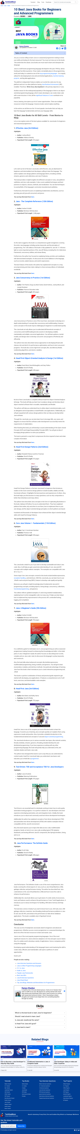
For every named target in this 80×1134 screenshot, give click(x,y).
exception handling (20, 578)
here (32, 920)
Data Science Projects (68, 1098)
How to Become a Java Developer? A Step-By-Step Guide (13, 1062)
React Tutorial (8, 1108)
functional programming (21, 589)
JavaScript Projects (67, 1096)
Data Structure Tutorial (9, 1098)
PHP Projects (66, 1092)
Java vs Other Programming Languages (29, 966)
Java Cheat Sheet (22, 980)
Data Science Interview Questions (46, 1096)
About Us (30, 1114)
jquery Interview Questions (45, 1094)
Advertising (36, 1114)
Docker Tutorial (8, 1100)
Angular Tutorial (8, 1104)
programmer (35, 758)
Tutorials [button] (33, 2)
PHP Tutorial (7, 1096)
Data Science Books (26, 1094)
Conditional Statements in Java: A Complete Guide (38, 1062)
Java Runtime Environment (50, 84)
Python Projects (66, 1083)
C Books (24, 1088)
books (9, 5)
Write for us (63, 1114)
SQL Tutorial (7, 1088)
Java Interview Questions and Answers (29, 963)
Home (2, 5)
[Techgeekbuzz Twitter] (78, 1130)
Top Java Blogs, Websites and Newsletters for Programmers (36, 982)
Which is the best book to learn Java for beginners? (33, 1013)
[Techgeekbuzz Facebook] (74, 1130)
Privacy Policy (42, 1114)
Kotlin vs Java (21, 970)
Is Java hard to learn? (22, 1027)
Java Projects (66, 1090)
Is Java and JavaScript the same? (27, 1020)
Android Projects (66, 1094)
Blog (39, 2)
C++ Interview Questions (44, 1086)
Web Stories (76, 1114)
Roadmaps (48, 2)
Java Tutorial (7, 1102)
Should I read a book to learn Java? (27, 1016)
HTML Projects (66, 1088)
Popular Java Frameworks (25, 973)
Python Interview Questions (45, 1083)
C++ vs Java (21, 968)
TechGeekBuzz (10, 1114)
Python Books (25, 1083)
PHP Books (24, 1092)
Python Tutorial (8, 1083)
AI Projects (65, 1100)
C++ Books (24, 1086)
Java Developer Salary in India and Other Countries (65, 1062)
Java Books (24, 1090)
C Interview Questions (44, 1088)
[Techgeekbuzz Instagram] (76, 1130)
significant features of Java (44, 95)
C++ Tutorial (7, 1086)
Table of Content (21, 53)
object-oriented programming (54, 737)
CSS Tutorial (7, 1092)
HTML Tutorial (7, 1094)
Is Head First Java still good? (25, 1024)
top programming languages (49, 73)
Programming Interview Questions (46, 1098)
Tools (42, 2)
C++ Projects (66, 1086)
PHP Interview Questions (44, 1092)
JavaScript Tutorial (9, 1090)
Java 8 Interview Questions (25, 978)
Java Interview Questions (44, 1090)
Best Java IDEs (21, 975)
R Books (24, 1096)
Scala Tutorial (7, 1106)
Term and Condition (52, 1114)
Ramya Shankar (24, 46)
